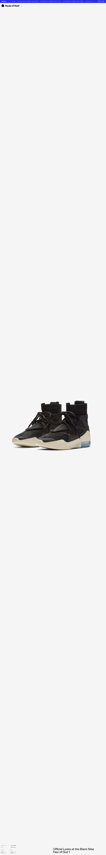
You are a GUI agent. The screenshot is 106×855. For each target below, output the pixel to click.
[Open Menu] (2, 5)
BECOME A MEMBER (101, 1)
